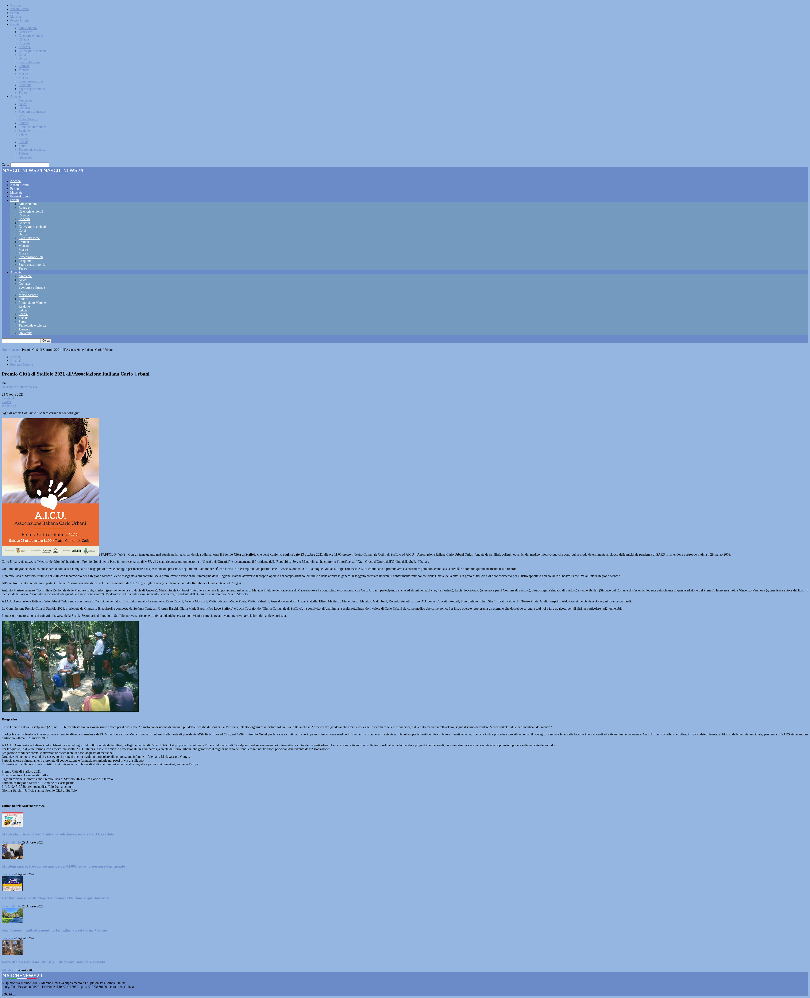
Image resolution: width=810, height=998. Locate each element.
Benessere (25, 32)
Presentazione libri (31, 81)
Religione (25, 85)
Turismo (24, 153)
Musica (23, 77)
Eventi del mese (29, 62)
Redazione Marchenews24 (19, 387)
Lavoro (23, 115)
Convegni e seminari (32, 51)
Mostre (23, 73)
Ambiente (25, 100)
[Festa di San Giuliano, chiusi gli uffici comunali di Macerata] (12, 954)
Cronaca (24, 108)
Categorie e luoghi (31, 35)
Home (6, 349)
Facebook (23, 994)
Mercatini (25, 70)
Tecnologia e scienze (32, 149)
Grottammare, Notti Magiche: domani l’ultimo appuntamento (55, 898)
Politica (23, 123)
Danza (23, 58)
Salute (23, 134)
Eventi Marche (11, 842)
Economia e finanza (32, 111)
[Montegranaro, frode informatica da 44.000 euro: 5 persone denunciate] (12, 858)
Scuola (23, 138)
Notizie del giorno (43, 990)
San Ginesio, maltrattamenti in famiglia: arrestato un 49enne (54, 930)
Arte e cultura (28, 28)
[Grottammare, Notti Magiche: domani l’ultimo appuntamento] (12, 890)
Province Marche (21, 364)
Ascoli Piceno (19, 9)
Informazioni (65, 990)
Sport (22, 146)
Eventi (14, 24)
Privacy (82, 990)
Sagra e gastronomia (32, 89)
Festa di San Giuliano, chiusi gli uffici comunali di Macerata (53, 962)
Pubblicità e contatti (15, 990)
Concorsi (25, 47)
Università (25, 157)
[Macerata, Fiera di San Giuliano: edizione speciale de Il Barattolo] (12, 826)
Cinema (24, 39)
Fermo (14, 13)
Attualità (16, 96)
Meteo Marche (28, 119)
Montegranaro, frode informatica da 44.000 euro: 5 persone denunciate (63, 866)
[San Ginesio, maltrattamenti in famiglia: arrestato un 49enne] (12, 922)
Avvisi (23, 104)
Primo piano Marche (32, 127)
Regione (24, 130)
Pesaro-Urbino (20, 20)
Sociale (23, 142)
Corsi (22, 54)
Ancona (15, 5)
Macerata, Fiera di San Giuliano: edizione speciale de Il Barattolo (58, 834)
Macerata (16, 16)
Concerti (24, 43)
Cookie (95, 990)
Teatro (23, 92)
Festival (24, 66)
